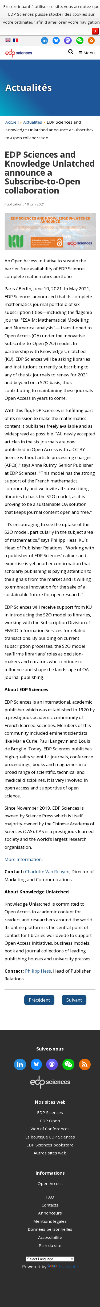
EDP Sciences (50, 1112)
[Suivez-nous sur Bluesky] (54, 40)
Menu (89, 52)
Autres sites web (50, 1152)
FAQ (50, 1197)
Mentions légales (50, 1221)
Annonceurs (50, 1213)
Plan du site (50, 1245)
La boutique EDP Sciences (50, 1137)
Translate (68, 1266)
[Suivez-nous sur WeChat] (77, 40)
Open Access (50, 1183)
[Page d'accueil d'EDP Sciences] (18, 54)
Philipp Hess (38, 971)
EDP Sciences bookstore (50, 1145)
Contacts (50, 1205)
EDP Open (50, 1120)
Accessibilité (50, 1237)
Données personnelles (50, 1229)
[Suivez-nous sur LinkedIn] (42, 40)
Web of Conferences (50, 1128)
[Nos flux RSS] (89, 40)
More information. (24, 859)
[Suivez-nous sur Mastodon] (66, 40)
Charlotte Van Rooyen (47, 871)
